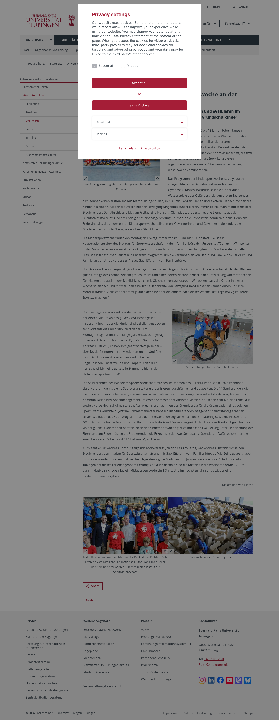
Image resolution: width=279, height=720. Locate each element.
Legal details (128, 148)
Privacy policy (150, 148)
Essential (106, 66)
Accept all (139, 83)
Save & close (139, 105)
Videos (132, 66)
